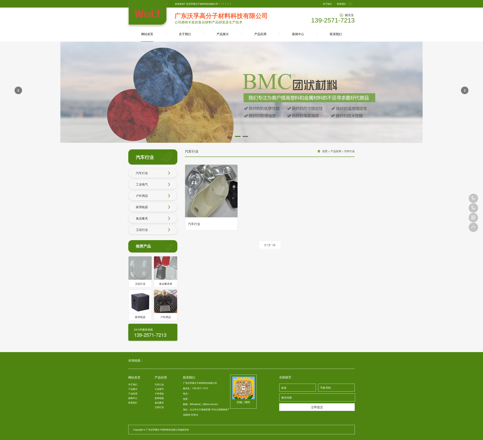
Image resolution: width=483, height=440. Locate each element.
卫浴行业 (142, 229)
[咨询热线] (473, 208)
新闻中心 (298, 34)
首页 (325, 151)
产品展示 (223, 34)
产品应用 (260, 34)
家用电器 (142, 207)
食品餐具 (142, 218)
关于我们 (327, 3)
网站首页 (147, 34)
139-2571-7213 (473, 198)
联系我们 (341, 3)
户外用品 (142, 195)
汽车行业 (142, 173)
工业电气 (142, 184)
